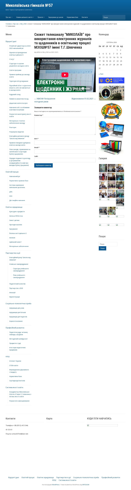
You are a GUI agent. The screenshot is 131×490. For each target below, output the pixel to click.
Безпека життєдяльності (18, 233)
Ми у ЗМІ (23, 24)
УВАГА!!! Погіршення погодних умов (44, 100)
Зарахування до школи (55, 17)
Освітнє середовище (14, 207)
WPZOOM (85, 485)
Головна (9, 24)
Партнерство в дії (13, 253)
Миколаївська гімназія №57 (29, 5)
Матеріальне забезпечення (18, 246)
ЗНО (10, 196)
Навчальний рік (14, 176)
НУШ (8, 356)
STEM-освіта (13, 365)
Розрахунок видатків (16, 132)
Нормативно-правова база (18, 181)
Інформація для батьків (17, 312)
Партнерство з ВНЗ (16, 288)
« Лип (101, 74)
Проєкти (40, 17)
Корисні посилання (15, 321)
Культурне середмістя (17, 212)
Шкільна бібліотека (16, 216)
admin (39, 52)
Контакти (85, 17)
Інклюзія (12, 238)
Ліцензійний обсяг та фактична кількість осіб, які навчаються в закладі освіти (20, 88)
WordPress (55, 485)
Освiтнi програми (15, 70)
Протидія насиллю (15, 225)
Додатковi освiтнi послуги (18, 103)
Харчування (13, 229)
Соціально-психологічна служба (18, 303)
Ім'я (36, 139)
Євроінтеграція (14, 297)
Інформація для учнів (16, 308)
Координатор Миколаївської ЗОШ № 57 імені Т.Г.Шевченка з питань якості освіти (20, 394)
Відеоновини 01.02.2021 (84, 98)
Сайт (36, 156)
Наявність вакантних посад (18, 99)
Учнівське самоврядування (18, 264)
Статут (11, 59)
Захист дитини (14, 220)
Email (37, 147)
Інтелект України (15, 361)
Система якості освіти (14, 387)
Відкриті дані (11, 41)
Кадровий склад (14, 94)
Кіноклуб (12, 292)
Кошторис (12, 127)
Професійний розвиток (15, 328)
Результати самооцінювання (19, 401)
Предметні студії (15, 343)
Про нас (8, 17)
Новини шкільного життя (24, 17)
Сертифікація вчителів (17, 381)
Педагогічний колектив (17, 284)
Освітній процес (12, 172)
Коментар (38, 115)
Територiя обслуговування (18, 81)
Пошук (122, 17)
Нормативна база (72, 17)
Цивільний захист (15, 242)
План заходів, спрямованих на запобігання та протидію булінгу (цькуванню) (19, 151)
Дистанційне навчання (17, 200)
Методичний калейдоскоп (18, 339)
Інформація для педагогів (18, 317)
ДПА (10, 192)
